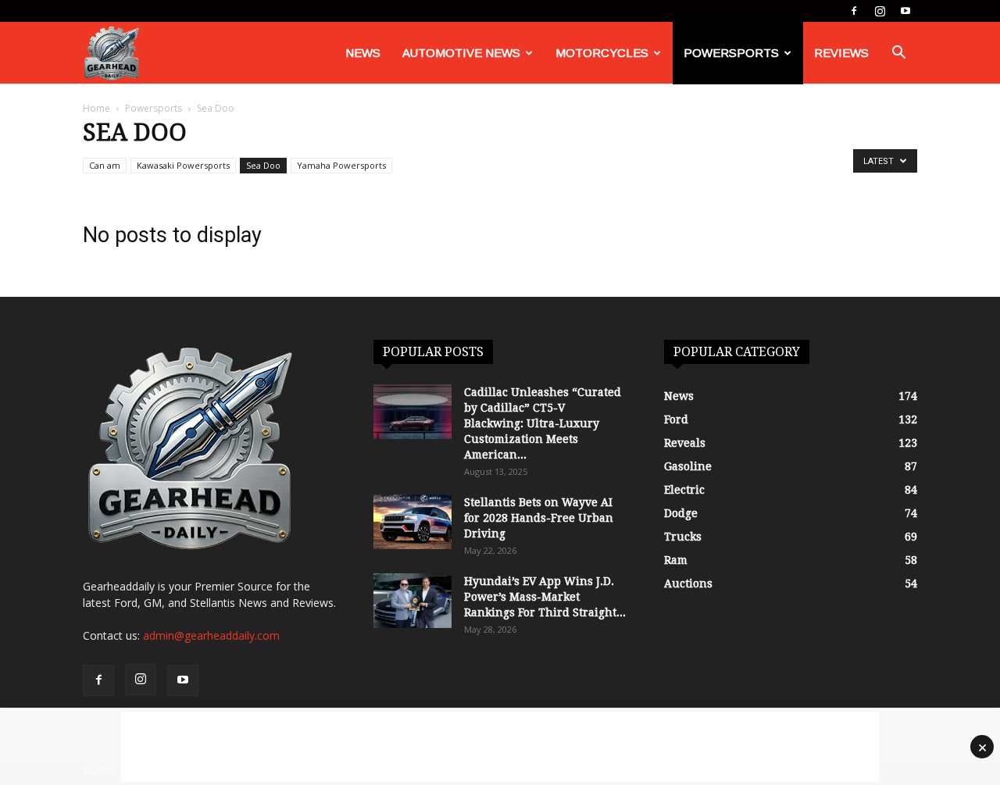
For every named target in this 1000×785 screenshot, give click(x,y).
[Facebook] (854, 11)
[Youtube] (905, 11)
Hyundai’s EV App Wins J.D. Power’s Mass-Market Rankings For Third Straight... (545, 597)
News (362, 52)
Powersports (731, 52)
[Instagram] (879, 11)
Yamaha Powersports (341, 165)
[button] (898, 54)
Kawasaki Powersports (183, 165)
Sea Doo (263, 165)
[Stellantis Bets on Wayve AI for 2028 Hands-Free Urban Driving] (412, 521)
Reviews (841, 52)
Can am (104, 165)
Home (96, 108)
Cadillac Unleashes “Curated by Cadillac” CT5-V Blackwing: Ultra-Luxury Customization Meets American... (542, 423)
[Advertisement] (500, 747)
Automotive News (461, 52)
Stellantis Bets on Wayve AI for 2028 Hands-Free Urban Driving (538, 518)
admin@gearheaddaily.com (211, 635)
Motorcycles (601, 52)
